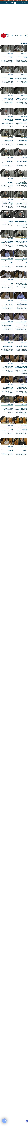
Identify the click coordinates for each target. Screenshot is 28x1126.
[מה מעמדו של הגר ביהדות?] (20, 323)
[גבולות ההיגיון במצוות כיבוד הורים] (7, 97)
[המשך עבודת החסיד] (20, 76)
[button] (27, 1121)
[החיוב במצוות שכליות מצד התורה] (7, 118)
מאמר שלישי (24, 53)
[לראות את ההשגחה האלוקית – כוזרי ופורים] (7, 344)
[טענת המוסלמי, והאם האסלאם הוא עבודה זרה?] (20, 365)
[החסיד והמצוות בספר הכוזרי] (7, 55)
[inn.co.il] (15, 3)
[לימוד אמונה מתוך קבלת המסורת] (20, 448)
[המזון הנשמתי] (20, 179)
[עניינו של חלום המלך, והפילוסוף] (20, 427)
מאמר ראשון (10, 258)
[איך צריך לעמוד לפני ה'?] (7, 201)
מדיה (16, 35)
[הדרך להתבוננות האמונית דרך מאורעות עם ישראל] (7, 323)
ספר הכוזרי (25, 35)
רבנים (21, 35)
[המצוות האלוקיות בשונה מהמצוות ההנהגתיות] (20, 159)
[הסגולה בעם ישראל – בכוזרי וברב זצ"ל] (7, 302)
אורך (12, 35)
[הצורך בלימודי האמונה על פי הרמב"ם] (7, 448)
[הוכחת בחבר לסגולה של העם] (7, 281)
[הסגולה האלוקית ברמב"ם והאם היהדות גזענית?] (20, 302)
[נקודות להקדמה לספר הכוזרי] (7, 427)
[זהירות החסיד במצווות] (20, 97)
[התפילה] (20, 201)
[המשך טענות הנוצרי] (20, 386)
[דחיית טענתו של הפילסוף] (7, 405)
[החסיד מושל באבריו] (7, 240)
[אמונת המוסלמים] (7, 365)
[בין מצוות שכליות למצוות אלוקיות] (20, 118)
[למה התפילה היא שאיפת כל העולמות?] (7, 180)
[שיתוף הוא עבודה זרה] (7, 386)
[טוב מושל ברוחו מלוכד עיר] (20, 260)
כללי (7, 35)
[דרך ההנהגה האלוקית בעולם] (7, 260)
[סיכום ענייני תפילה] (7, 139)
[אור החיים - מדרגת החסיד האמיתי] (7, 76)
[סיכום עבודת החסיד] (20, 139)
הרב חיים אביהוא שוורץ (22, 61)
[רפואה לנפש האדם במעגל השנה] (7, 159)
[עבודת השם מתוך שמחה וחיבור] (20, 55)
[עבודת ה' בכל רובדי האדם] (20, 240)
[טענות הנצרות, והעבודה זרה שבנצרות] (20, 406)
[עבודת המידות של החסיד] (20, 220)
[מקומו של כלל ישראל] (20, 280)
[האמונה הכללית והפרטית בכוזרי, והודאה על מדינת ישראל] (20, 344)
